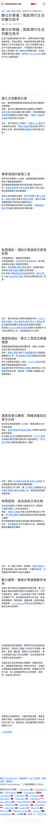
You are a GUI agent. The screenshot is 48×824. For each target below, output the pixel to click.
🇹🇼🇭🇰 (33, 4)
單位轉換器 (13, 524)
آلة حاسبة (37, 811)
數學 (24, 50)
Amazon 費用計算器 (17, 327)
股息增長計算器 (16, 276)
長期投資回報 (20, 273)
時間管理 (6, 505)
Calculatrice (5, 801)
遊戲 (16, 569)
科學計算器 (24, 187)
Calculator (5, 795)
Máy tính (35, 807)
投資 (18, 261)
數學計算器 (7, 112)
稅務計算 (32, 261)
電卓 (30, 814)
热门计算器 (35, 778)
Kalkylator (9, 807)
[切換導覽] (43, 3)
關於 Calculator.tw (8, 778)
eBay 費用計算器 (21, 321)
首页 (3, 11)
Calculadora (10, 792)
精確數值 (28, 129)
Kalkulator (42, 801)
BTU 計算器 (39, 436)
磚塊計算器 (26, 430)
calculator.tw (35, 53)
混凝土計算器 (36, 481)
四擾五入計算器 (35, 123)
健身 (4, 368)
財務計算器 (21, 267)
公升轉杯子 (30, 487)
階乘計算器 (11, 199)
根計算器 (24, 126)
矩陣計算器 (11, 187)
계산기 (40, 814)
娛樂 (39, 569)
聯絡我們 (23, 778)
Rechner (4, 811)
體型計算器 (25, 368)
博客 (8, 11)
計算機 (20, 814)
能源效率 (12, 436)
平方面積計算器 (19, 481)
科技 (28, 651)
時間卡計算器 (14, 511)
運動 (4, 371)
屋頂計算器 (13, 430)
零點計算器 (28, 199)
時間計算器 (13, 514)
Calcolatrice (40, 789)
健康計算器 (13, 352)
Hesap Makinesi (24, 801)
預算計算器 (13, 270)
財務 (26, 205)
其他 (37, 352)
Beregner (25, 789)
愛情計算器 (37, 566)
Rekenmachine (20, 811)
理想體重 (29, 352)
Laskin (23, 807)
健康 (40, 50)
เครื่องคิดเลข (6, 814)
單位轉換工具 (22, 490)
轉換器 (9, 781)
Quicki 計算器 (34, 361)
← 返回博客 (7, 732)
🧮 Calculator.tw (11, 3)
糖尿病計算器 (24, 355)
